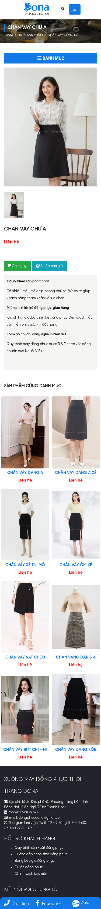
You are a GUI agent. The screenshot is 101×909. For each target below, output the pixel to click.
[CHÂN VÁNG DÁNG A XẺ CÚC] (76, 617)
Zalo (84, 903)
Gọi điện (20, 904)
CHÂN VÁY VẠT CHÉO (25, 657)
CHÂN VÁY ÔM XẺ (76, 565)
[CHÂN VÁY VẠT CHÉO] (25, 617)
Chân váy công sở (63, 35)
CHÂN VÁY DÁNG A (25, 473)
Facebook (52, 904)
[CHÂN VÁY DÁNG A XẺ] (76, 432)
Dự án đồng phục (29, 867)
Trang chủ (13, 35)
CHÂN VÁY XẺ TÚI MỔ (25, 565)
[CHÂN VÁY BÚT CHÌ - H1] (25, 710)
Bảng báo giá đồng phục (35, 861)
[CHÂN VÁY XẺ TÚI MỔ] (25, 525)
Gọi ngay (19, 266)
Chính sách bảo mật (31, 873)
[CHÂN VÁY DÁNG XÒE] (76, 710)
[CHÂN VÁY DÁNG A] (25, 432)
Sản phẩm (35, 35)
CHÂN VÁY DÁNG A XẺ (75, 473)
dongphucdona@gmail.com (40, 818)
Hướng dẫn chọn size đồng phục (41, 854)
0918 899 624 (29, 812)
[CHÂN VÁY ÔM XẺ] (76, 525)
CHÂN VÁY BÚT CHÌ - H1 (25, 750)
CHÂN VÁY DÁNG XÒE (75, 750)
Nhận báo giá (51, 266)
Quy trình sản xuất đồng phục (39, 848)
